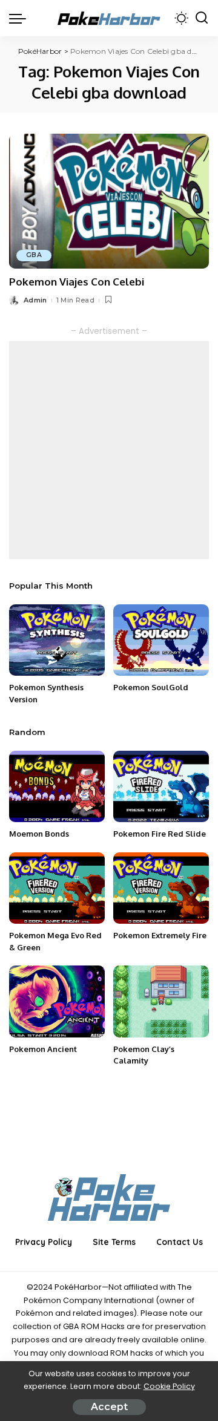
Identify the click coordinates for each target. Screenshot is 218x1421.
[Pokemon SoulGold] (161, 640)
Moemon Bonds (39, 833)
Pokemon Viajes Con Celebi (76, 281)
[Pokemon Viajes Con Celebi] (109, 201)
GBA (34, 255)
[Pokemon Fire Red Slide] (161, 787)
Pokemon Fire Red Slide (159, 833)
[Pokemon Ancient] (57, 1001)
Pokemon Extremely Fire (159, 935)
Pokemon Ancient (43, 1049)
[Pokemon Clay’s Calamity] (161, 1001)
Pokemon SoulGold (150, 687)
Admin (35, 300)
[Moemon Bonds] (57, 787)
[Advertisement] (109, 450)
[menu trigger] (20, 18)
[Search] (201, 18)
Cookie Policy (169, 1386)
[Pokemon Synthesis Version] (57, 640)
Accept (109, 1407)
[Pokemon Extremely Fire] (161, 888)
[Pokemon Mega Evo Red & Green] (57, 888)
